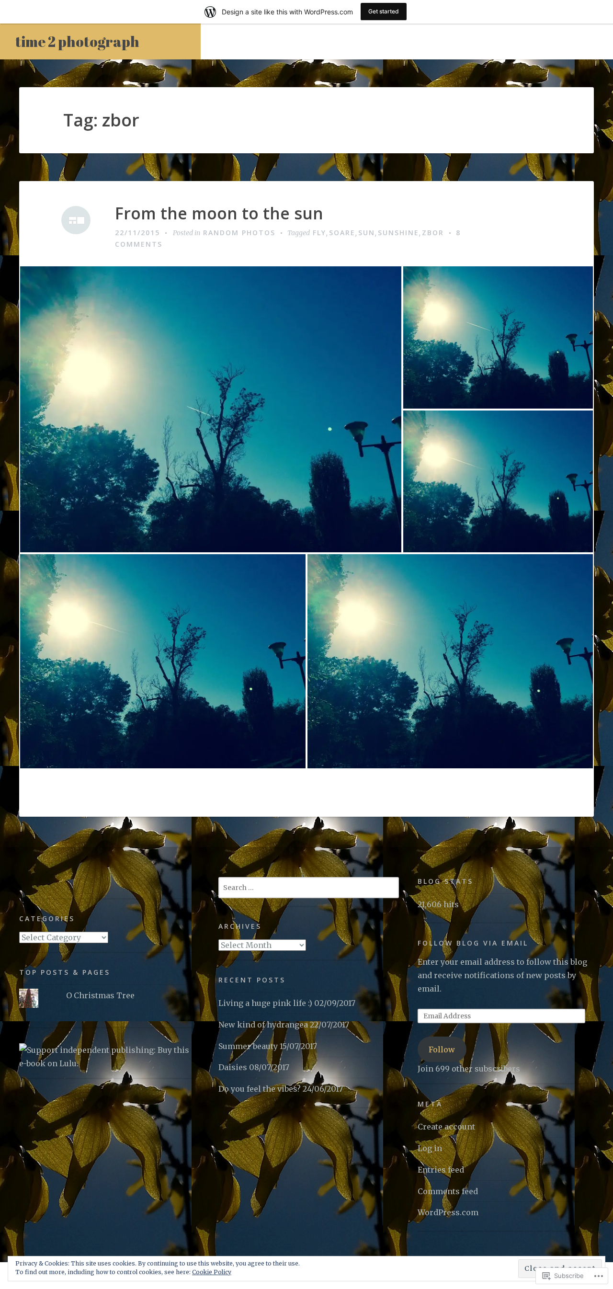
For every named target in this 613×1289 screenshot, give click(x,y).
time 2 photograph (77, 41)
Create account (446, 1126)
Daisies (232, 1067)
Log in (430, 1148)
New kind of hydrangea (263, 1024)
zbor (433, 232)
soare (342, 232)
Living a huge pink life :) (265, 1003)
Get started (383, 11)
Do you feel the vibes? (259, 1089)
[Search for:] (308, 887)
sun (366, 232)
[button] (210, 409)
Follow (442, 1049)
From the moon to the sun (219, 213)
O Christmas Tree (100, 995)
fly (319, 232)
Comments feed (448, 1191)
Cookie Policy (211, 1272)
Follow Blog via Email (473, 942)
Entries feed (441, 1170)
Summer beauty (248, 1046)
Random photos (239, 232)
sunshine (398, 232)
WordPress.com (448, 1212)
